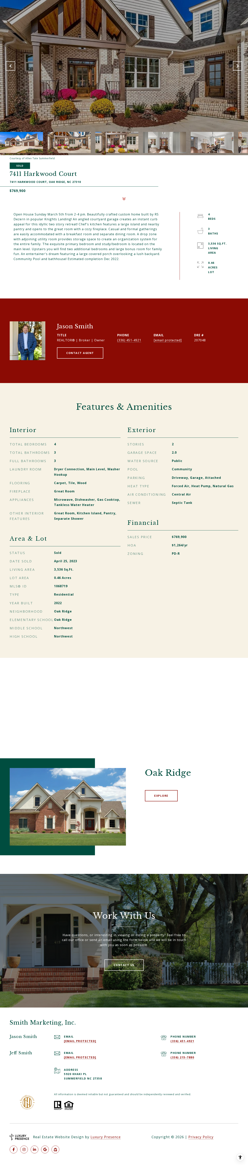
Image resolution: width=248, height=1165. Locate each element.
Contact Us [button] (124, 965)
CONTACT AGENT (80, 353)
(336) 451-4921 (129, 340)
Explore (161, 795)
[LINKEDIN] (34, 1149)
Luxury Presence (105, 1137)
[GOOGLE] (45, 1149)
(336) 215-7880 (182, 1057)
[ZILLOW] (55, 1149)
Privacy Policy (201, 1137)
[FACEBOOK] (13, 1149)
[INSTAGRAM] (24, 1149)
